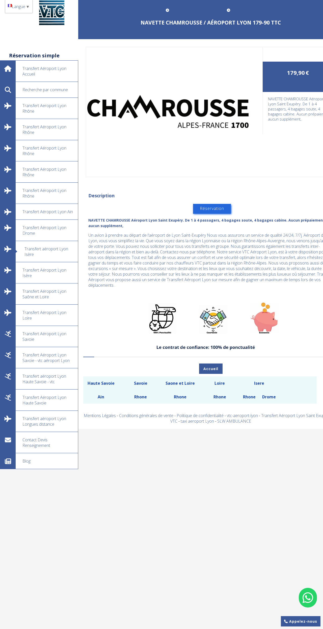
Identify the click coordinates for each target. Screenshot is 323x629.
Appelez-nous (302, 621)
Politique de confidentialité (200, 415)
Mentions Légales (100, 415)
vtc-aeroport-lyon (243, 415)
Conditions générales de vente (146, 415)
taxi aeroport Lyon (198, 421)
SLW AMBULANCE (234, 421)
